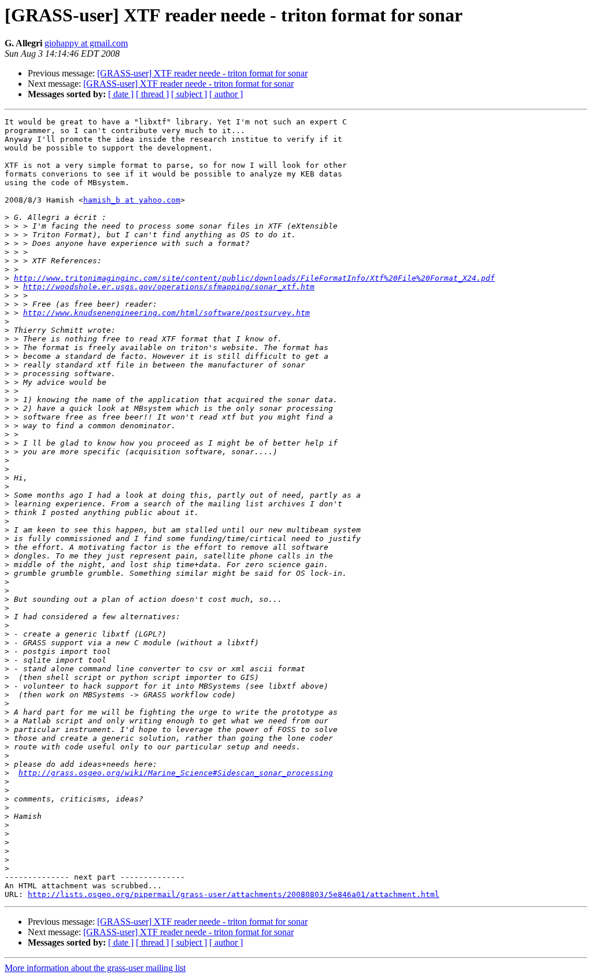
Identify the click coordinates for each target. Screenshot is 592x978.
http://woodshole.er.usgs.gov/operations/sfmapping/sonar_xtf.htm (168, 286)
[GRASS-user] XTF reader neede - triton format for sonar (202, 73)
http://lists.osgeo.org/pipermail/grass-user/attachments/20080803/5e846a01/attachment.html (233, 894)
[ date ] (121, 94)
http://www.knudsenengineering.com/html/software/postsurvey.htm (166, 312)
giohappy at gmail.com (86, 43)
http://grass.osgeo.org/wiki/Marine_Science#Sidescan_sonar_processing (175, 773)
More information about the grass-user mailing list (95, 968)
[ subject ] (189, 94)
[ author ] (226, 94)
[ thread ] (152, 94)
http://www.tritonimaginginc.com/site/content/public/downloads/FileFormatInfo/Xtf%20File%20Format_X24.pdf (254, 278)
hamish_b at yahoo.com (131, 200)
